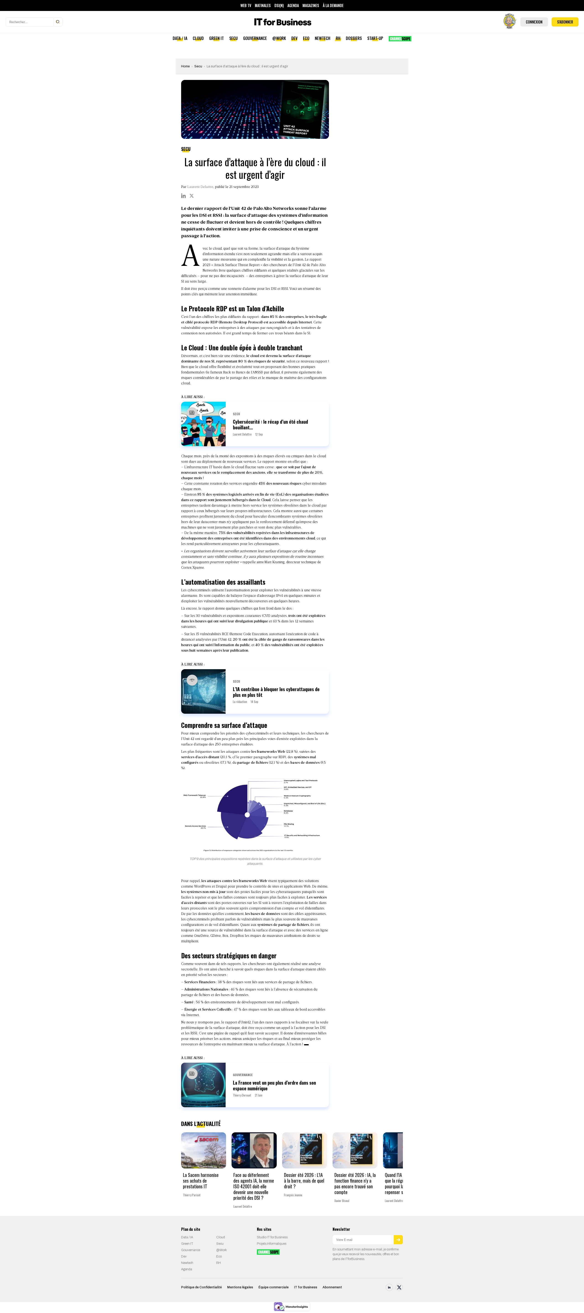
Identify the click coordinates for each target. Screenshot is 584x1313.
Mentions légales (240, 1287)
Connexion (534, 22)
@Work (279, 38)
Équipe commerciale (273, 1287)
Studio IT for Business (272, 1237)
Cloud (198, 38)
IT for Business (305, 1287)
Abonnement (332, 1287)
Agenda (293, 5)
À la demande (333, 5)
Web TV (245, 5)
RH (338, 38)
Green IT (216, 38)
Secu (233, 38)
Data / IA (180, 38)
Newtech (322, 38)
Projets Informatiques (271, 1243)
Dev (294, 38)
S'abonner (565, 22)
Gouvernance (255, 38)
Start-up (375, 38)
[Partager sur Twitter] (191, 195)
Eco (306, 38)
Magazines (310, 5)
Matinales (263, 5)
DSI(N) (279, 5)
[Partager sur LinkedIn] (183, 195)
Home (185, 66)
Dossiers (354, 38)
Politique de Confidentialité (201, 1287)
